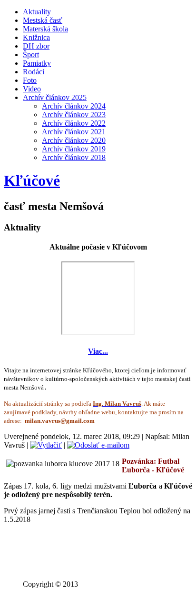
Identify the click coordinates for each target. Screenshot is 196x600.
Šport (31, 54)
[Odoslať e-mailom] (98, 445)
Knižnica (36, 37)
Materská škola (45, 29)
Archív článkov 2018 (74, 157)
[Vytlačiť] (46, 445)
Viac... (98, 351)
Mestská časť (42, 20)
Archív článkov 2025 (55, 97)
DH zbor (36, 46)
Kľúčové (32, 180)
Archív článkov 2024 (74, 106)
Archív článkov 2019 (74, 149)
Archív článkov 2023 (74, 114)
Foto (30, 80)
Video (32, 89)
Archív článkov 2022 (74, 123)
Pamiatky (37, 63)
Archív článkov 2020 (74, 140)
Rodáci (33, 72)
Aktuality (37, 12)
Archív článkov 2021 (74, 132)
